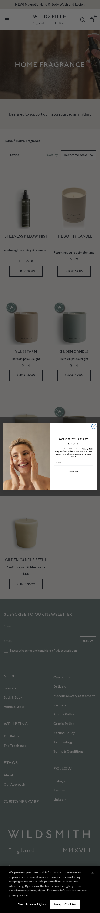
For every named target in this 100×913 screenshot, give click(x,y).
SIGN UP (73, 471)
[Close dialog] (93, 426)
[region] (50, 889)
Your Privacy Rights (32, 904)
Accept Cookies (65, 904)
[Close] (92, 873)
